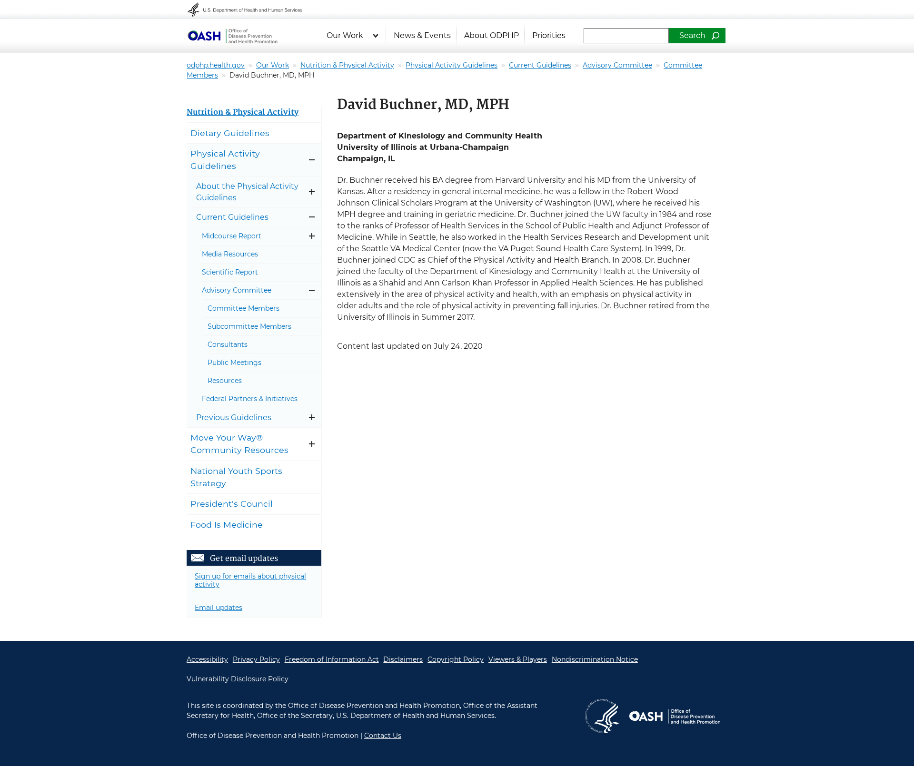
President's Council (231, 504)
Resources (225, 380)
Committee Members (243, 308)
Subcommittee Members (249, 326)
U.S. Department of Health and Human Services (251, 9)
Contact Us (382, 735)
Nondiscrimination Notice (595, 659)
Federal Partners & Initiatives (250, 398)
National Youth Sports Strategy (236, 477)
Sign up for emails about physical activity (250, 580)
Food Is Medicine (226, 525)
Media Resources (230, 254)
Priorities (549, 35)
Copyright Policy (455, 659)
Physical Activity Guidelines (451, 65)
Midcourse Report (231, 236)
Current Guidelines (540, 65)
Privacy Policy (256, 659)
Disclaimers (403, 659)
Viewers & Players (517, 659)
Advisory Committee (617, 65)
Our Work (345, 35)
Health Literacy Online (232, 35)
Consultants (228, 344)
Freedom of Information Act (332, 659)
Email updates (218, 607)
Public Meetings (234, 362)
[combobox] (626, 35)
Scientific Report (230, 272)
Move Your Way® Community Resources (239, 443)
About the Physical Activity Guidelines (247, 192)
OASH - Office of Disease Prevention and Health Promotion (674, 716)
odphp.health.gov (216, 65)
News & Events (422, 35)
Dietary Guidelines (229, 133)
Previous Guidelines (233, 417)
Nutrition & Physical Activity (347, 65)
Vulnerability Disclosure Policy (237, 679)
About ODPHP (491, 35)
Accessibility (207, 659)
